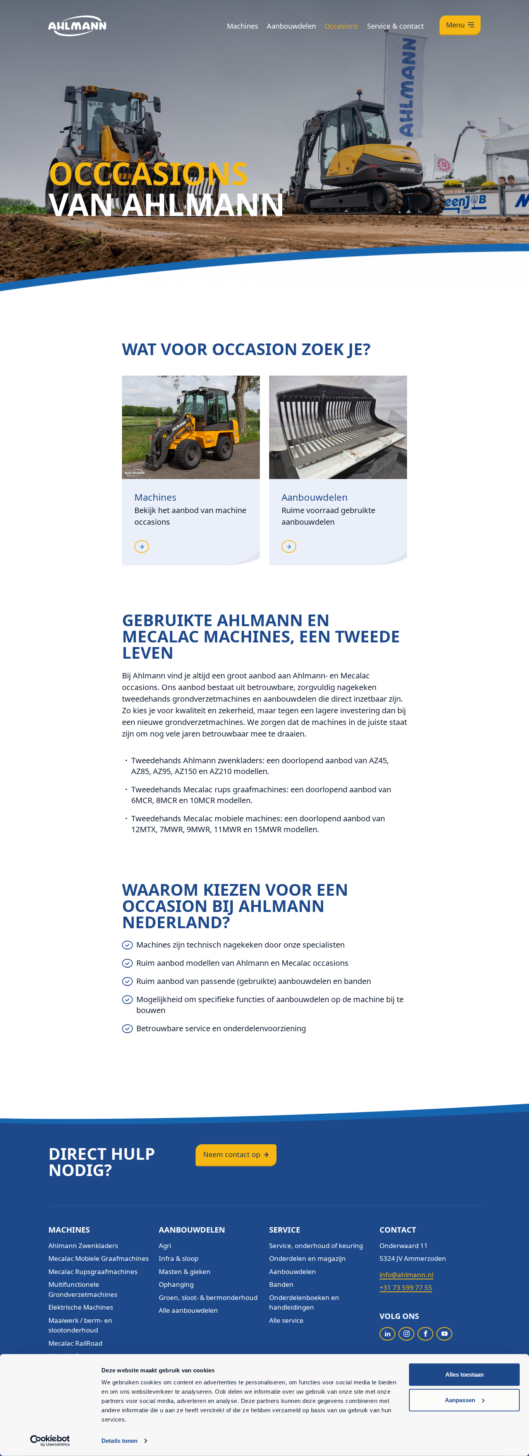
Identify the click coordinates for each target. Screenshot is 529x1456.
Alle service (286, 1320)
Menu (455, 24)
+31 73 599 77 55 (406, 1287)
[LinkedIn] (387, 1334)
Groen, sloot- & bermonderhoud (208, 1297)
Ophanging (176, 1284)
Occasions (341, 26)
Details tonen (119, 1440)
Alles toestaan (464, 1374)
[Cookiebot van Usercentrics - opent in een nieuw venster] (50, 1441)
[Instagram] (406, 1334)
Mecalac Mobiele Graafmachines (98, 1258)
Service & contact (395, 26)
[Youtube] (444, 1334)
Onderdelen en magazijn (307, 1258)
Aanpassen (460, 1399)
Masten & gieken (185, 1271)
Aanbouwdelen (291, 26)
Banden (281, 1284)
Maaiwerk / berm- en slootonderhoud (80, 1325)
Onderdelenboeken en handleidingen (304, 1302)
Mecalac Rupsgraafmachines (92, 1271)
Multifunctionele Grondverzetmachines (82, 1289)
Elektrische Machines (80, 1307)
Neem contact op (231, 1154)
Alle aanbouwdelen (188, 1310)
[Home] (77, 25)
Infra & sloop (178, 1258)
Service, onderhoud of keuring (316, 1245)
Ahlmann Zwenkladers (83, 1245)
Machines (242, 26)
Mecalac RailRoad (75, 1343)
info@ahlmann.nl (406, 1274)
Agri (165, 1245)
